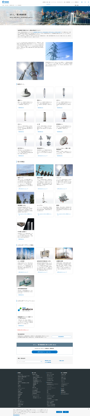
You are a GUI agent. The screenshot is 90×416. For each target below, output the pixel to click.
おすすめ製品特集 (48, 362)
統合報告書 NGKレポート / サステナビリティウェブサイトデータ (52, 384)
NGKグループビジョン (21, 379)
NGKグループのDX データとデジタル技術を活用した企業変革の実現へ (23, 376)
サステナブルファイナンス (65, 383)
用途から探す (61, 360)
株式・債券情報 (64, 378)
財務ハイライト (64, 377)
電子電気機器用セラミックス (37, 380)
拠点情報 (19, 395)
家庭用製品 (34, 384)
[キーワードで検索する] (41, 361)
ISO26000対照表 (49, 398)
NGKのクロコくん (36, 396)
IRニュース (63, 380)
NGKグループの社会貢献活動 (51, 404)
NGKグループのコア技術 (50, 374)
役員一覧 (19, 386)
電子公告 (63, 386)
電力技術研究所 (35, 393)
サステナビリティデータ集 (50, 395)
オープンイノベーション (50, 377)
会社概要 (19, 385)
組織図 (19, 397)
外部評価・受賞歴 (20, 404)
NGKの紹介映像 (20, 392)
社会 (47, 392)
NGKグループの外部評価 (50, 401)
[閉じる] (88, 409)
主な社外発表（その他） (50, 380)
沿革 (18, 398)
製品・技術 (76, 5)
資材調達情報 (20, 394)
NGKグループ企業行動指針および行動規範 (23, 383)
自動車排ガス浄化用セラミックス (37, 377)
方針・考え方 (20, 389)
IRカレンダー (63, 381)
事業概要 (19, 391)
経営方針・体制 (64, 374)
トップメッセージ (20, 374)
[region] (45, 412)
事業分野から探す (48, 360)
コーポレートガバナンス (21, 388)
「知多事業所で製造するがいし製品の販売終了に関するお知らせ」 (46, 32)
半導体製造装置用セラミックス (37, 381)
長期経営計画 (20, 381)
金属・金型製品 (35, 378)
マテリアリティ (49, 389)
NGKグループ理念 (20, 378)
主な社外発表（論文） (50, 378)
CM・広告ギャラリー (21, 401)
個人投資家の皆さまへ (65, 384)
